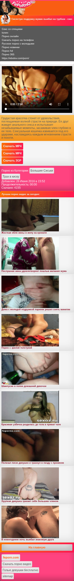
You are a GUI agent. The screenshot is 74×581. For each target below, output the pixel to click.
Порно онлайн (10, 36)
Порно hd (7, 50)
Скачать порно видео (17, 564)
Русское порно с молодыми (18, 43)
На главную (37, 547)
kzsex (5, 32)
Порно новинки (11, 47)
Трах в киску (11, 176)
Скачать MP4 (12, 146)
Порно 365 (8, 54)
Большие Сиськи (42, 170)
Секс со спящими (12, 29)
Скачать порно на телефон (18, 40)
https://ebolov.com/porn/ (15, 58)
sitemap (8, 576)
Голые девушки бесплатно (20, 570)
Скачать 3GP (12, 160)
